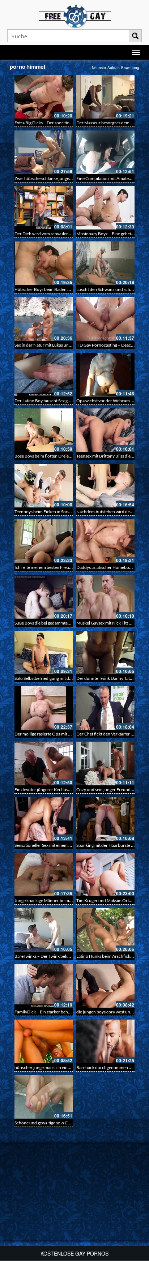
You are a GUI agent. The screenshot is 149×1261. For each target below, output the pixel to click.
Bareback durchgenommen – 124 (108, 1067)
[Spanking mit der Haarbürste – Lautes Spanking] (105, 819)
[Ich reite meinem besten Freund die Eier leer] (43, 541)
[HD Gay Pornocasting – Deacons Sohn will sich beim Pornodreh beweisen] (105, 319)
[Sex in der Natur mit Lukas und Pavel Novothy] (43, 319)
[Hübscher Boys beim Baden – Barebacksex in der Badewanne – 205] (43, 263)
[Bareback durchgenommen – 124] (105, 1041)
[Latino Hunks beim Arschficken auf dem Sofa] (105, 930)
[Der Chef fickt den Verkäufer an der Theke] (105, 708)
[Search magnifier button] (135, 36)
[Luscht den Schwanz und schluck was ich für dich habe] (105, 263)
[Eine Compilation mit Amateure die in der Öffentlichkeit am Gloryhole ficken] (105, 152)
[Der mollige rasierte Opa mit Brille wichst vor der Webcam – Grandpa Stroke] (43, 708)
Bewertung (130, 67)
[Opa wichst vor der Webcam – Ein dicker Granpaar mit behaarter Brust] (105, 374)
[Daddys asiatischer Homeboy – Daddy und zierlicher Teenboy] (105, 541)
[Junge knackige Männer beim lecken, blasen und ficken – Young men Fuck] (43, 875)
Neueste (99, 67)
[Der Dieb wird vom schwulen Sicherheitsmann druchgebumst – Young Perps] (43, 208)
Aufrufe (113, 67)
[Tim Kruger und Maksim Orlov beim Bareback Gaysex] (105, 875)
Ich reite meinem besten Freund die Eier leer (55, 567)
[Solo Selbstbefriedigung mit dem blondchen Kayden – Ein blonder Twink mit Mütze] (43, 652)
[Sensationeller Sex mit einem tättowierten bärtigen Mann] (43, 819)
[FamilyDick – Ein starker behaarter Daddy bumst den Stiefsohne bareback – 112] (43, 986)
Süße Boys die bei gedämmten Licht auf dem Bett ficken (65, 623)
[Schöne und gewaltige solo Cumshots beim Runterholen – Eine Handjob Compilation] (43, 1097)
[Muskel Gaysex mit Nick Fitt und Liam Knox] (105, 597)
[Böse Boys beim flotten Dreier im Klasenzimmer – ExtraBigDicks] (43, 430)
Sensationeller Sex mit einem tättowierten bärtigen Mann (67, 845)
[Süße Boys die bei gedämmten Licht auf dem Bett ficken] (43, 597)
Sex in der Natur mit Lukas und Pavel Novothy (56, 345)
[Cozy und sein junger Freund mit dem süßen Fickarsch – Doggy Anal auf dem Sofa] (105, 763)
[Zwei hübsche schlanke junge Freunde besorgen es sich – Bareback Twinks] (43, 152)
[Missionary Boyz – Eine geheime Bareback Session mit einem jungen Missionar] (105, 208)
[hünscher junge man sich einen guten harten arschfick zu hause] (43, 1041)
